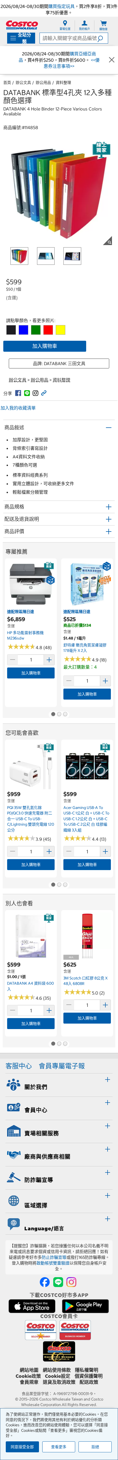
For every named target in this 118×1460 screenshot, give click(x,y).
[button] (102, 38)
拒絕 (95, 1446)
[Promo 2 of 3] (59, 716)
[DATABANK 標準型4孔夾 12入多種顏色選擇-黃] (60, 331)
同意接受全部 (22, 1446)
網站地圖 (29, 1371)
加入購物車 (44, 347)
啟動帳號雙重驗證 (52, 1264)
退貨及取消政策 (59, 1383)
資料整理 (63, 82)
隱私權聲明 (86, 1371)
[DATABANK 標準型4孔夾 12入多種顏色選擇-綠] (36, 331)
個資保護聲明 (89, 1377)
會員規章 (29, 1383)
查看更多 (58, 1446)
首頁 (7, 82)
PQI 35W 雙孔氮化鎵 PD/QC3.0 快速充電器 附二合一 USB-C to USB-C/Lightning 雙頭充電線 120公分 (30, 820)
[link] (18, 394)
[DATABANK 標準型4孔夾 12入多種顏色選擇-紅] (48, 331)
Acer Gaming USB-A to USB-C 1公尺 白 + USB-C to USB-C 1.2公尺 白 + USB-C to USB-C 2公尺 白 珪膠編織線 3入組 (86, 820)
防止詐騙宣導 (54, 1258)
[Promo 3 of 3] (65, 716)
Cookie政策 (28, 1377)
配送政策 (89, 1383)
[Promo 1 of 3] (53, 716)
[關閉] (111, 60)
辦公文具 (23, 82)
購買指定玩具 (61, 6)
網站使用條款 (57, 1371)
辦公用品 (43, 82)
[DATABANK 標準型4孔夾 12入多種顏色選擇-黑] (11, 331)
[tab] (59, 1085)
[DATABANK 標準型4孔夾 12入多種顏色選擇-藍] (23, 331)
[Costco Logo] (21, 25)
